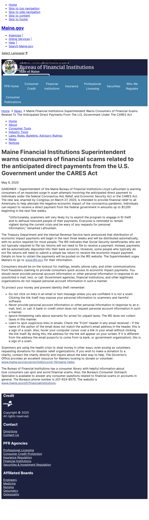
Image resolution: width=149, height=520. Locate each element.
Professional (92, 86)
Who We (132, 86)
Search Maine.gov (21, 46)
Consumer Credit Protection (22, 454)
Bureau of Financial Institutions (34, 61)
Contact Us (16, 69)
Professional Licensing (18, 450)
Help (12, 42)
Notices (14, 143)
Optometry (10, 490)
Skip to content (19, 15)
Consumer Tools (20, 128)
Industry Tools (18, 132)
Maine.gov (12, 28)
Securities (113, 86)
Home (13, 5)
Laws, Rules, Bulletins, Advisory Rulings (35, 135)
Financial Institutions (17, 461)
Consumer (32, 86)
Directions (10, 431)
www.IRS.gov (34, 260)
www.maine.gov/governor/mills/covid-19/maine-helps (38, 362)
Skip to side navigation (24, 12)
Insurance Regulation (17, 457)
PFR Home (11, 86)
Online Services (19, 39)
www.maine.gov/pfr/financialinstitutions (28, 383)
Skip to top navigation (24, 8)
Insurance (71, 86)
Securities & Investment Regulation (27, 464)
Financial (51, 86)
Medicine (9, 483)
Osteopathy (11, 494)
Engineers (10, 480)
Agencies (15, 35)
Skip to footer (18, 19)
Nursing (8, 487)
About (13, 125)
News (18, 111)
